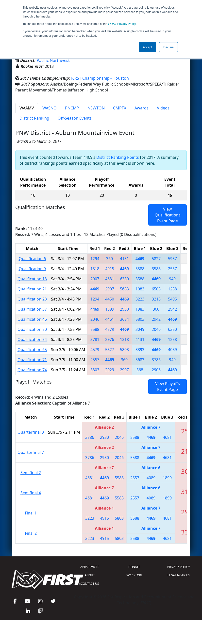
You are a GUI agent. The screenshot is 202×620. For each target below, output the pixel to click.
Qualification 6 (32, 258)
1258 (172, 289)
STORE (134, 575)
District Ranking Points (117, 157)
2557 (172, 268)
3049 (139, 329)
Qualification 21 (32, 289)
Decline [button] (168, 47)
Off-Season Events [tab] (75, 118)
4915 (109, 268)
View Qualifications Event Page (168, 215)
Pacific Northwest (53, 60)
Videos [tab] (163, 108)
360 (109, 258)
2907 (94, 279)
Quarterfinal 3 (30, 432)
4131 (124, 258)
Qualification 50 (32, 329)
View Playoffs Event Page (167, 386)
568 (139, 369)
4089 (172, 349)
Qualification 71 (32, 359)
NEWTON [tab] (96, 108)
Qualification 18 (32, 279)
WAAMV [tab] (26, 108)
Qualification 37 (32, 309)
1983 (139, 289)
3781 (94, 339)
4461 (109, 319)
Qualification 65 (32, 349)
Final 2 (31, 533)
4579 (109, 329)
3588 (156, 268)
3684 (124, 319)
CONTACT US (90, 584)
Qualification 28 (32, 299)
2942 (172, 309)
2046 (94, 319)
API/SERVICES (89, 567)
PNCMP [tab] (72, 108)
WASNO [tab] (49, 108)
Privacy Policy (122, 23)
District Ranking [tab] (34, 118)
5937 (172, 258)
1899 (109, 309)
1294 (94, 258)
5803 (139, 319)
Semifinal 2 (30, 472)
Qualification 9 (32, 268)
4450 (109, 299)
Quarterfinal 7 (30, 452)
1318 (94, 268)
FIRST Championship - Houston (100, 78)
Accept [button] (147, 47)
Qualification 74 (32, 369)
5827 (156, 258)
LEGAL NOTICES (179, 575)
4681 (109, 279)
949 (172, 279)
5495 (172, 299)
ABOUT (90, 575)
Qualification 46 (32, 319)
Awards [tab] (142, 108)
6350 (124, 279)
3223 (139, 299)
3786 (156, 359)
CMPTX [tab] (119, 108)
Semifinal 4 (30, 493)
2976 (109, 339)
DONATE (134, 567)
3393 (139, 349)
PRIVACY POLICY (178, 567)
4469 (139, 258)
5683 (124, 289)
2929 (109, 369)
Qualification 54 (32, 339)
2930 (124, 309)
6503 (156, 289)
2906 (156, 369)
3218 (156, 299)
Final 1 (31, 513)
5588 (139, 268)
